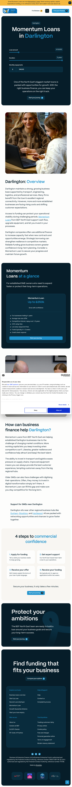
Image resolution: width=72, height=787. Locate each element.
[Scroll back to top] (67, 782)
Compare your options (34, 678)
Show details (63, 404)
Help (38, 695)
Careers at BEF (14, 726)
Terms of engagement (44, 740)
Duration (12, 58)
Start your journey (34, 97)
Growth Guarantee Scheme (18, 709)
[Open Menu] (47, 11)
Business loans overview (17, 695)
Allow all (58, 410)
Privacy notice (42, 726)
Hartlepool (38, 513)
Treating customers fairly (45, 722)
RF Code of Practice (16, 733)
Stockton (23, 513)
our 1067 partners (13, 384)
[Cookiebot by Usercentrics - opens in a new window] (62, 375)
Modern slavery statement (46, 743)
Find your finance (59, 10)
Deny (35, 410)
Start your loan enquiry (16, 712)
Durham (14, 513)
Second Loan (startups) (16, 702)
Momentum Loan (15, 705)
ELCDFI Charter (14, 729)
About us (12, 722)
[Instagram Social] (36, 754)
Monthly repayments (16, 65)
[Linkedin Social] (32, 754)
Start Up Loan (13, 698)
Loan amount (13, 50)
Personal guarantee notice (46, 736)
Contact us (41, 698)
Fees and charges (43, 733)
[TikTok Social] (39, 754)
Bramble (39, 765)
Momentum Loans (34, 1)
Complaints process (44, 702)
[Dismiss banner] (69, 2)
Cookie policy (42, 729)
